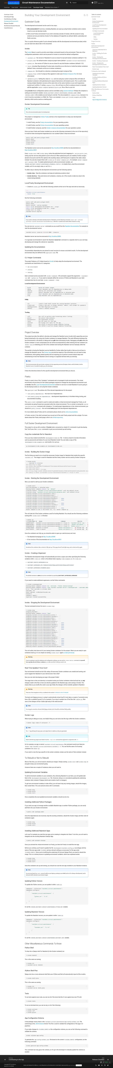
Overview (7, 7)
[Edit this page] (87, 15)
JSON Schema (39, 1024)
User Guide (15, 7)
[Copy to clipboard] (87, 138)
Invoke (29, 52)
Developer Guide (38, 7)
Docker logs (47, 352)
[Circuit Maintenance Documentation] (11, 2)
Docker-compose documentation (56, 128)
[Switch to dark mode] (66, 2)
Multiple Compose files (70, 74)
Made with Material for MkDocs (31, 1065)
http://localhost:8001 (31, 150)
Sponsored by (65, 1065)
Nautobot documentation (72, 226)
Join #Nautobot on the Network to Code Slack (50, 1065)
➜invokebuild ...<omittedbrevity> (57, 467)
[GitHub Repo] (105, 1065)
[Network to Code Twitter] (108, 1065)
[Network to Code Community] (102, 1065)
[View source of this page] (85, 15)
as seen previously (68, 652)
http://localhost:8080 (57, 148)
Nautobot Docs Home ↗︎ (52, 7)
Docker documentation (47, 125)
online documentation (71, 412)
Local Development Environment (45, 384)
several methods (68, 91)
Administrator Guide (25, 7)
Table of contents (96, 14)
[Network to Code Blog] (96, 1065)
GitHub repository (58, 417)
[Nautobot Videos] (99, 1065)
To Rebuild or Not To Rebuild (61, 692)
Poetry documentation (46, 122)
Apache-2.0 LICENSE (9, 1066)
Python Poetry (45, 117)
